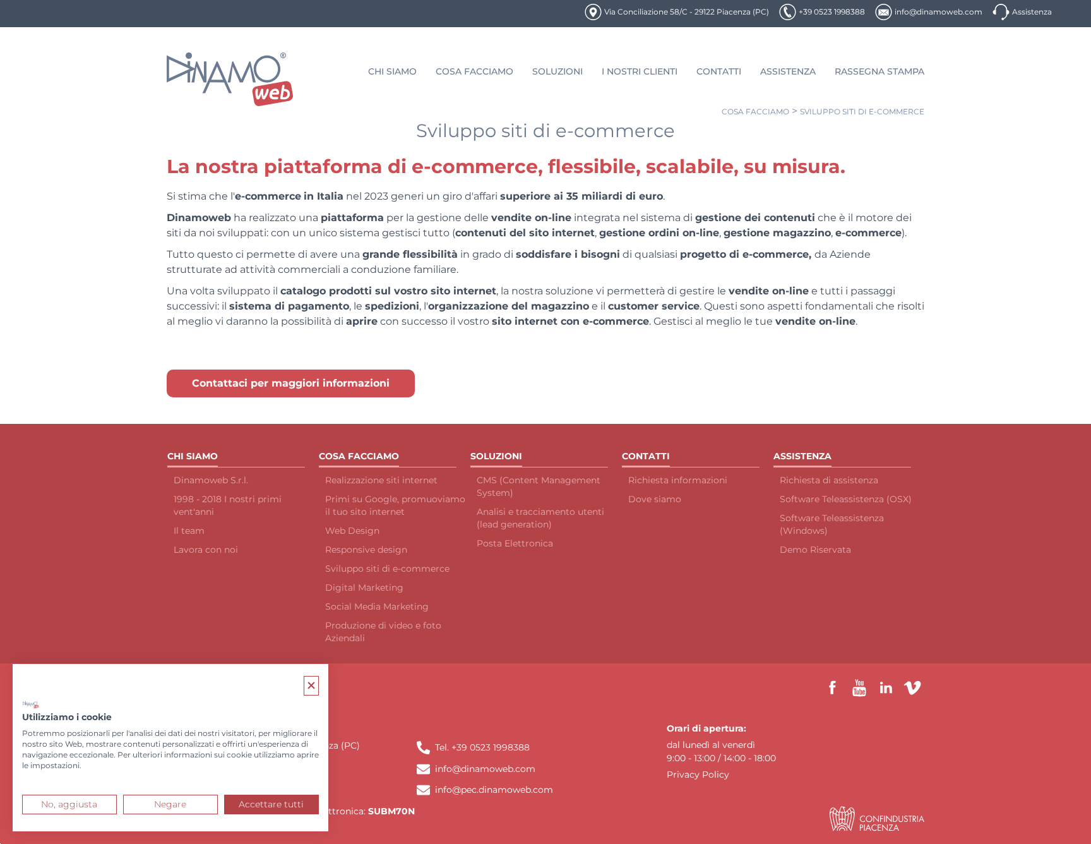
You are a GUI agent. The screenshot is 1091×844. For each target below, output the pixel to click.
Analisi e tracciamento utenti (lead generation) (540, 518)
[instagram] (912, 688)
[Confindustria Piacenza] (877, 818)
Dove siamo (654, 499)
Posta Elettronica (515, 543)
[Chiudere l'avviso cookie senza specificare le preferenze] (311, 686)
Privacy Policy (698, 774)
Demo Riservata (815, 549)
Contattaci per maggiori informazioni (291, 383)
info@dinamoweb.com (938, 11)
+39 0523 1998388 (832, 11)
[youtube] (859, 688)
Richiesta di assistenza (829, 480)
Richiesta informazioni (677, 480)
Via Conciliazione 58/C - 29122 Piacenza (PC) (686, 11)
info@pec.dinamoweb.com (494, 789)
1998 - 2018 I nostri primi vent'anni (228, 505)
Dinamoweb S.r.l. (211, 480)
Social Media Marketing (377, 606)
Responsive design (366, 549)
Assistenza (1032, 11)
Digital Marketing (364, 587)
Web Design (352, 530)
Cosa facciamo (755, 111)
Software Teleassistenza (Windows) (832, 524)
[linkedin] (886, 688)
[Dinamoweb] (230, 79)
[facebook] (833, 688)
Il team (189, 530)
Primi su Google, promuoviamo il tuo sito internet (395, 505)
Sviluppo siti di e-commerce (862, 111)
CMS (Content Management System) (538, 486)
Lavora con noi (206, 549)
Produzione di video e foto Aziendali (383, 632)
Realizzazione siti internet (381, 480)
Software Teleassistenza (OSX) (846, 499)
